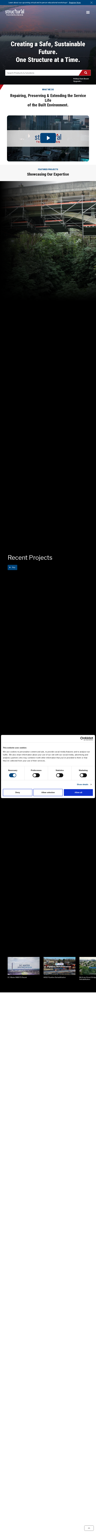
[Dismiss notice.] (91, 2)
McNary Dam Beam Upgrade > (81, 80)
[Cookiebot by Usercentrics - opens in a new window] (82, 739)
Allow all (78, 792)
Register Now (75, 2)
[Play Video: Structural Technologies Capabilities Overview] (48, 138)
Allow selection (48, 792)
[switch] (36, 775)
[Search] (85, 73)
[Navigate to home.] (13, 11)
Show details (82, 784)
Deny (17, 792)
